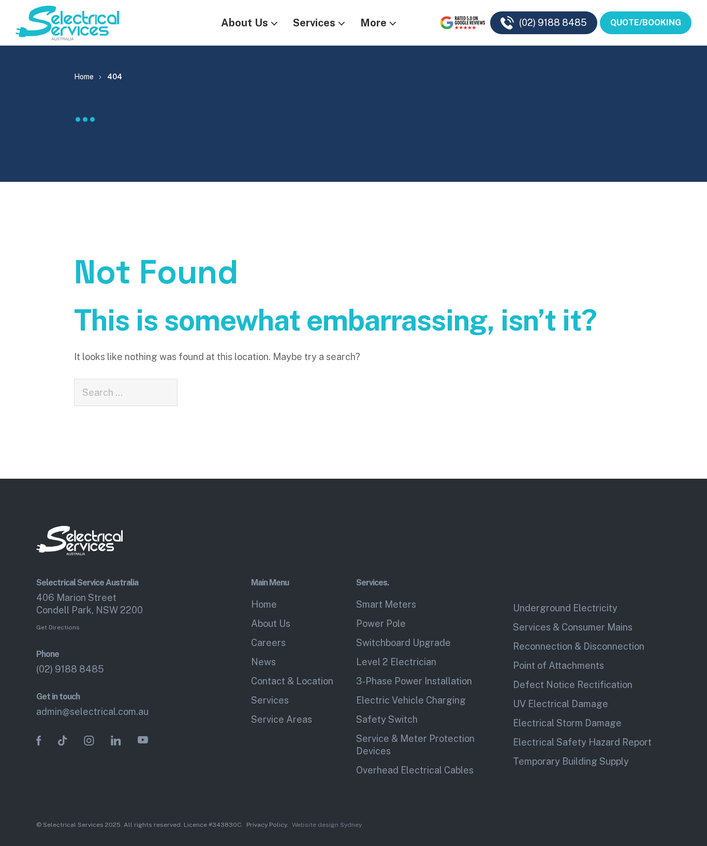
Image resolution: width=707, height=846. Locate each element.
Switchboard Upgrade (403, 642)
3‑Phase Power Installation (414, 681)
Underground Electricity (565, 608)
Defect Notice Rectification (572, 684)
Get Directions (58, 627)
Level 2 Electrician (396, 661)
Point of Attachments (558, 665)
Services (314, 23)
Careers (268, 642)
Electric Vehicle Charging (411, 700)
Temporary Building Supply (571, 761)
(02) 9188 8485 (70, 669)
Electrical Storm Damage (567, 723)
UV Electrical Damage (560, 703)
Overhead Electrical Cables (415, 770)
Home (264, 604)
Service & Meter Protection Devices (415, 744)
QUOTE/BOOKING (645, 22)
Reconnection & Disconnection (578, 646)
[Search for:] (126, 392)
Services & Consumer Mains (572, 627)
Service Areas (281, 719)
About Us (244, 23)
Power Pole (381, 623)
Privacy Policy (266, 824)
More (373, 23)
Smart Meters (386, 604)
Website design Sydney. (327, 824)
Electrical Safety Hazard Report (582, 742)
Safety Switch (387, 719)
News (263, 661)
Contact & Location (292, 681)
